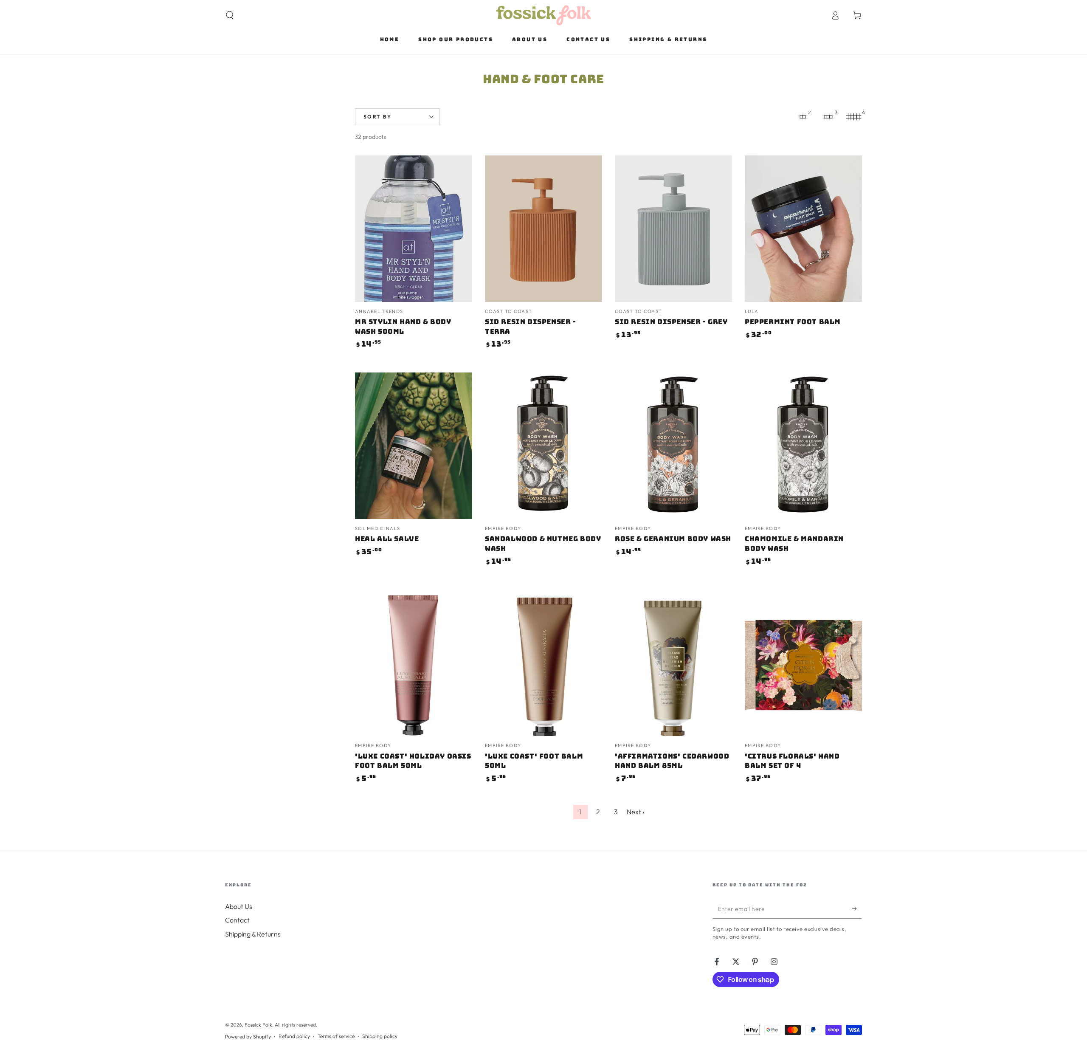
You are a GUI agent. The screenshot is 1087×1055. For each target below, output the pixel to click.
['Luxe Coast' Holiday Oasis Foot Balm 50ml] (413, 663)
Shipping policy (379, 1036)
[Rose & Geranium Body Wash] (673, 445)
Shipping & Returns (253, 934)
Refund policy (294, 1036)
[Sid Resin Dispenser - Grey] (673, 228)
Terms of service (336, 1036)
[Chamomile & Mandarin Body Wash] (803, 445)
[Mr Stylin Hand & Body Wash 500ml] (413, 228)
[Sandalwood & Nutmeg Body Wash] (543, 445)
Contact (237, 920)
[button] (230, 15)
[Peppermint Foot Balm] (803, 228)
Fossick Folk (258, 1024)
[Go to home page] (543, 15)
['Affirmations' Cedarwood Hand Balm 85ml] (673, 663)
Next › (635, 811)
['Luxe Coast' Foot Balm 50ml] (543, 663)
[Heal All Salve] (413, 445)
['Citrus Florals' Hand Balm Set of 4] (803, 663)
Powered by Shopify (248, 1036)
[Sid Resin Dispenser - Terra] (543, 228)
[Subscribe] (857, 909)
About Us (238, 906)
